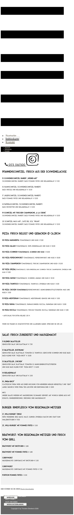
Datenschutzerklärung (15, 504)
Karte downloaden (27, 489)
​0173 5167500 (17, 164)
